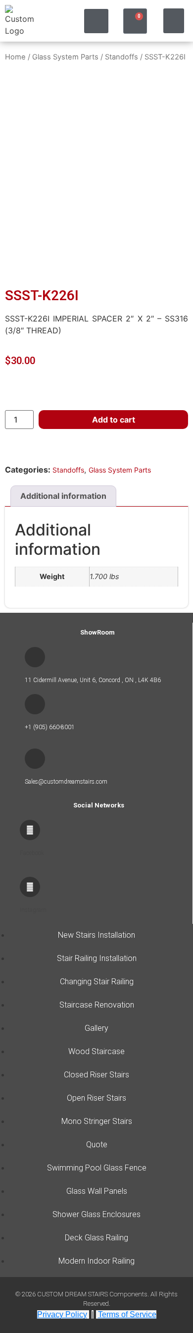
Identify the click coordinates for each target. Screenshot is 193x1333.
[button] (96, 21)
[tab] (63, 496)
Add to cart (113, 420)
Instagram (33, 909)
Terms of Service (127, 1314)
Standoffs (121, 57)
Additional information (63, 496)
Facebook (32, 853)
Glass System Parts (65, 57)
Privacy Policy (62, 1314)
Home (15, 57)
